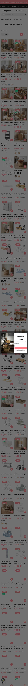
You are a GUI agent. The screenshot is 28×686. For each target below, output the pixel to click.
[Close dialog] (26, 333)
